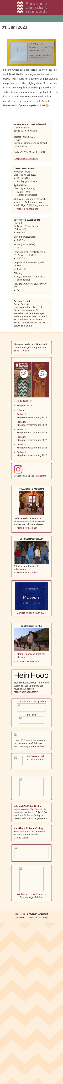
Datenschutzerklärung (37, 916)
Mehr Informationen (27, 526)
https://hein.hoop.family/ (26, 690)
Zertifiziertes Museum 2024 (31, 611)
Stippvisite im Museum (28, 660)
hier (42, 745)
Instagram (41, 474)
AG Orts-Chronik (36, 755)
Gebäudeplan (31, 158)
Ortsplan (18, 158)
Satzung (21, 409)
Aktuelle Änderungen (27, 208)
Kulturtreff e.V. (24, 400)
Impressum (20, 912)
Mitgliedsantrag (25, 404)
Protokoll (21, 413)
